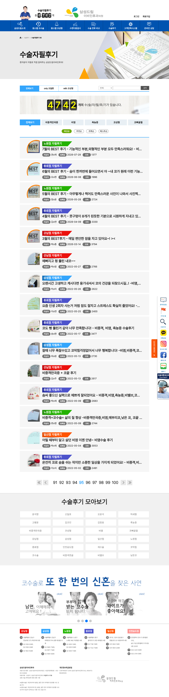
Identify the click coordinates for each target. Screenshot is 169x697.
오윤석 (101, 514)
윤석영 (35, 514)
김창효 (101, 522)
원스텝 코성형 (57, 28)
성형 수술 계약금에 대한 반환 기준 (30, 678)
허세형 (133, 514)
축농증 (95, 122)
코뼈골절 (138, 122)
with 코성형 (68, 88)
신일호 (68, 514)
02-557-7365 (49, 650)
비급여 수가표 (48, 675)
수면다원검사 (75, 28)
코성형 (117, 122)
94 (74, 482)
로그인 (136, 16)
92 (61, 482)
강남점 (35, 539)
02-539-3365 (28, 647)
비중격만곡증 (51, 122)
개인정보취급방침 (65, 668)
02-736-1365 (92, 644)
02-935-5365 (71, 647)
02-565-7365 (49, 647)
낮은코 (133, 555)
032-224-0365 (136, 650)
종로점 (35, 547)
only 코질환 (49, 88)
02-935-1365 (71, 644)
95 (81, 482)
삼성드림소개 (19, 28)
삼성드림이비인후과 (27, 668)
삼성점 (68, 539)
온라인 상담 (149, 28)
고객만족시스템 (130, 28)
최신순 (67, 131)
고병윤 (35, 522)
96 (88, 482)
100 (114, 482)
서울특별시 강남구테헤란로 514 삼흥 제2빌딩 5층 (54, 640)
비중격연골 (68, 555)
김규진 (68, 522)
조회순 (91, 131)
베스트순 (103, 131)
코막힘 (133, 547)
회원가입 (146, 16)
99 (107, 482)
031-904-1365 (114, 644)
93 (68, 482)
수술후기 (112, 28)
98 (101, 482)
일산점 (101, 539)
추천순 (79, 131)
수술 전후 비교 (94, 28)
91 (55, 482)
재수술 (101, 547)
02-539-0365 (28, 644)
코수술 (35, 555)
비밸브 (101, 555)
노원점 (133, 539)
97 (94, 482)
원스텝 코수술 (38, 28)
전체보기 (29, 88)
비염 (73, 122)
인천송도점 (68, 547)
